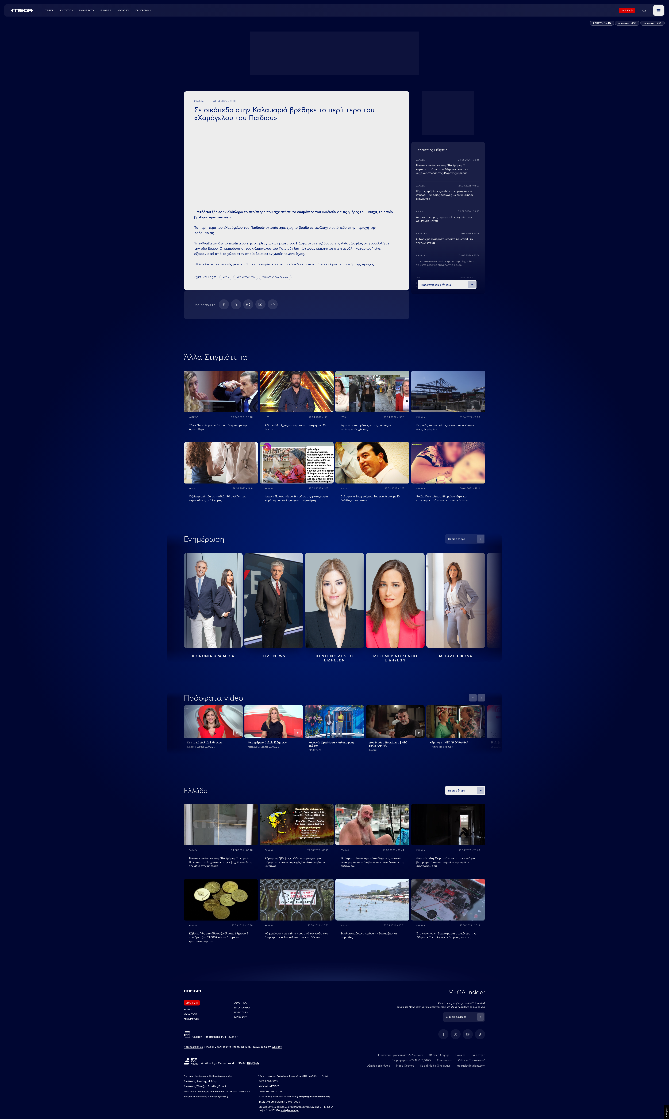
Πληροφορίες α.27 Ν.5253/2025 (411, 1060)
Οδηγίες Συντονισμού (471, 1060)
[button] (658, 10)
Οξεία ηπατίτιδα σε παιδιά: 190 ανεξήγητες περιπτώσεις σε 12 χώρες (217, 498)
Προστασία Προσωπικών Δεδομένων (400, 1055)
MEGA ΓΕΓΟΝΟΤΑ (246, 277)
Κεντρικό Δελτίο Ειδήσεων (204, 742)
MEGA (226, 277)
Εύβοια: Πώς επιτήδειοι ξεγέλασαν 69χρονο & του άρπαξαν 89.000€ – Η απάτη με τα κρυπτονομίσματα (218, 937)
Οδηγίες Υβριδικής (378, 1065)
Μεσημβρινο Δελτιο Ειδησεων (395, 658)
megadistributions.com (471, 1065)
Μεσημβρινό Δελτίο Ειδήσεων (267, 742)
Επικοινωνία (444, 1060)
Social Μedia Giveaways (435, 1065)
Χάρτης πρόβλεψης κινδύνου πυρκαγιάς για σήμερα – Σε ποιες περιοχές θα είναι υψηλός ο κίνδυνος (445, 194)
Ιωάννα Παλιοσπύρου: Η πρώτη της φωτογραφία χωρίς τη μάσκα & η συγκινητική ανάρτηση (296, 498)
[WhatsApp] (248, 304)
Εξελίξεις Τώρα (500, 742)
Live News (274, 656)
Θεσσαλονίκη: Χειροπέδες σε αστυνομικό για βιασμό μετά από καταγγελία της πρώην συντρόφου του (445, 862)
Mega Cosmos (405, 1065)
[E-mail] (260, 304)
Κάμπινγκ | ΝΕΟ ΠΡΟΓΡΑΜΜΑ (449, 742)
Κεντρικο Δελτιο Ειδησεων (334, 658)
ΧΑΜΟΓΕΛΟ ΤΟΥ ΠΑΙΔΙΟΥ (275, 277)
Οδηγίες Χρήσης (439, 1055)
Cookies (460, 1055)
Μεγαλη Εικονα (455, 656)
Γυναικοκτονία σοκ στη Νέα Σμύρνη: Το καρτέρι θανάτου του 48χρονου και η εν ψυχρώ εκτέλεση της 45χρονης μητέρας (442, 169)
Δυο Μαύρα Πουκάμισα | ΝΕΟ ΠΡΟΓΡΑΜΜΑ (388, 744)
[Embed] (272, 304)
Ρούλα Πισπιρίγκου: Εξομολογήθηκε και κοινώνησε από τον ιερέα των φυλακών (442, 498)
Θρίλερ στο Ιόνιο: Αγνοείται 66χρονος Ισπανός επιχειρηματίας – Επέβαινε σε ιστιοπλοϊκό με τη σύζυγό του (372, 862)
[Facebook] (224, 304)
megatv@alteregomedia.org (314, 1096)
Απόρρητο (666, 1112)
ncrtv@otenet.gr (290, 1110)
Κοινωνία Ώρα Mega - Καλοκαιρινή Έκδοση (331, 744)
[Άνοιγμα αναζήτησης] (644, 10)
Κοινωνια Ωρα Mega (213, 656)
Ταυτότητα (478, 1055)
